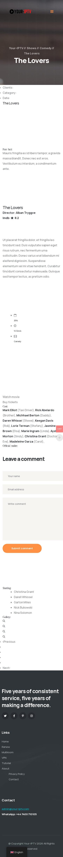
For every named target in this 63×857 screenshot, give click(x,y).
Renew (6, 747)
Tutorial (6, 763)
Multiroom (7, 752)
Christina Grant (24, 592)
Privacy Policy (17, 774)
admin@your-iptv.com (15, 809)
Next (6, 668)
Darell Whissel (23, 597)
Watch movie (11, 397)
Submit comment (22, 548)
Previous (9, 642)
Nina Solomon (23, 613)
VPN (4, 758)
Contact (14, 779)
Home (5, 741)
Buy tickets (10, 402)
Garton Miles (22, 602)
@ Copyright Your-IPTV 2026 (25, 843)
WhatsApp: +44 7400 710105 (19, 814)
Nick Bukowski (23, 607)
